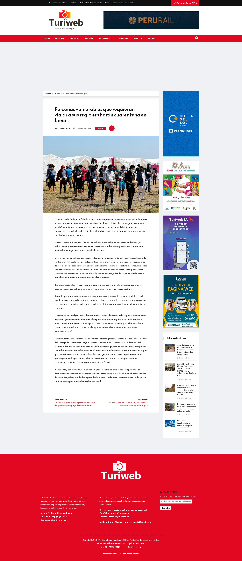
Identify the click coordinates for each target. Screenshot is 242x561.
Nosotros (53, 3)
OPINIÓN (89, 38)
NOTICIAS (59, 38)
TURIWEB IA (122, 38)
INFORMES (75, 38)
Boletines (63, 3)
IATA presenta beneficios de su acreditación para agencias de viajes (184, 424)
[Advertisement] (121, 67)
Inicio (47, 38)
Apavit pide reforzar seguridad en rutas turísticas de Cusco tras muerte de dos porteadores (185, 350)
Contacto (74, 3)
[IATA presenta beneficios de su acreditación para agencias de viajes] (170, 423)
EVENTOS (138, 38)
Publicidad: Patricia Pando (91, 3)
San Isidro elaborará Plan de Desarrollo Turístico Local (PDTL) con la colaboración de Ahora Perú (186, 369)
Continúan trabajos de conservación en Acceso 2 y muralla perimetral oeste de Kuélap (186, 390)
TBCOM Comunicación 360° (126, 553)
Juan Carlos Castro (62, 128)
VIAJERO (152, 38)
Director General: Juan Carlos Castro (119, 3)
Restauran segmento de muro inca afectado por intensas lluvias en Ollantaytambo (186, 408)
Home (48, 93)
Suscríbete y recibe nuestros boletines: (179, 496)
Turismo (58, 93)
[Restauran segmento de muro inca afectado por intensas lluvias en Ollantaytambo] (170, 407)
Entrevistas (105, 38)
